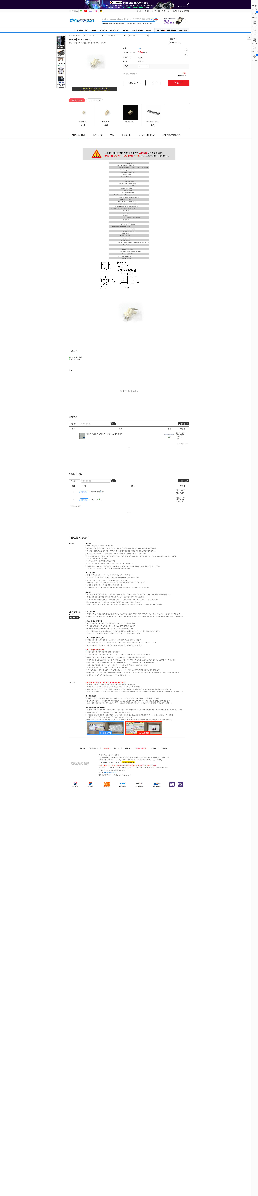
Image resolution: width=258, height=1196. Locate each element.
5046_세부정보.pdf (75, 359)
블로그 (81, 11)
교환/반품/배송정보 (171, 134)
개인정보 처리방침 (140, 748)
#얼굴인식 (129, 23)
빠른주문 (254, 26)
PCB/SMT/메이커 (137, 30)
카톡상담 (101, 11)
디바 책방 (160, 30)
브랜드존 (125, 30)
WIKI (112, 134)
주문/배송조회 (166, 11)
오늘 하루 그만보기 (184, 6)
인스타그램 (96, 11)
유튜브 (85, 11)
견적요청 (254, 43)
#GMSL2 (112, 23)
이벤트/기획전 (115, 30)
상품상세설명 (78, 134)
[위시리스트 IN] (186, 50)
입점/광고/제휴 (184, 11)
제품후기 (127, 134)
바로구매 (178, 83)
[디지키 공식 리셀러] (173, 15)
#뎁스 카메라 (137, 23)
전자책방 (90, 11)
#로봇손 (105, 23)
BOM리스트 (183, 30)
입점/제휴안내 (94, 748)
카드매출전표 (254, 51)
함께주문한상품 (77, 100)
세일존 (148, 30)
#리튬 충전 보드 (148, 23)
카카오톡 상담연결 (127, 762)
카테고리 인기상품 (94, 100)
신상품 (94, 30)
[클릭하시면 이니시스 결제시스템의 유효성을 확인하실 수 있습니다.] (172, 784)
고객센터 (176, 11)
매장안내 (164, 748)
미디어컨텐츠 (73, 11)
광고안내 (106, 748)
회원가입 (146, 11)
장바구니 (155, 11)
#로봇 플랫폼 (120, 23)
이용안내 (116, 748)
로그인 (139, 11)
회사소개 (82, 748)
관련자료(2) (97, 134)
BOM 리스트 (135, 83)
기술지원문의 (147, 134)
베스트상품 (103, 30)
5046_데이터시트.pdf (76, 357)
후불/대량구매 (171, 30)
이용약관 (127, 748)
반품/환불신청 (74, 618)
